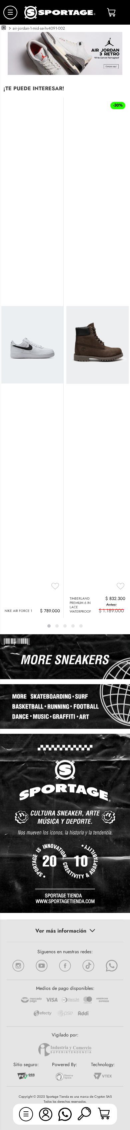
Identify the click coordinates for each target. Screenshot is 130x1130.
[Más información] (65, 931)
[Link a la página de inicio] (3, 28)
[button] (84, 1114)
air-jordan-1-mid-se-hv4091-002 (39, 28)
